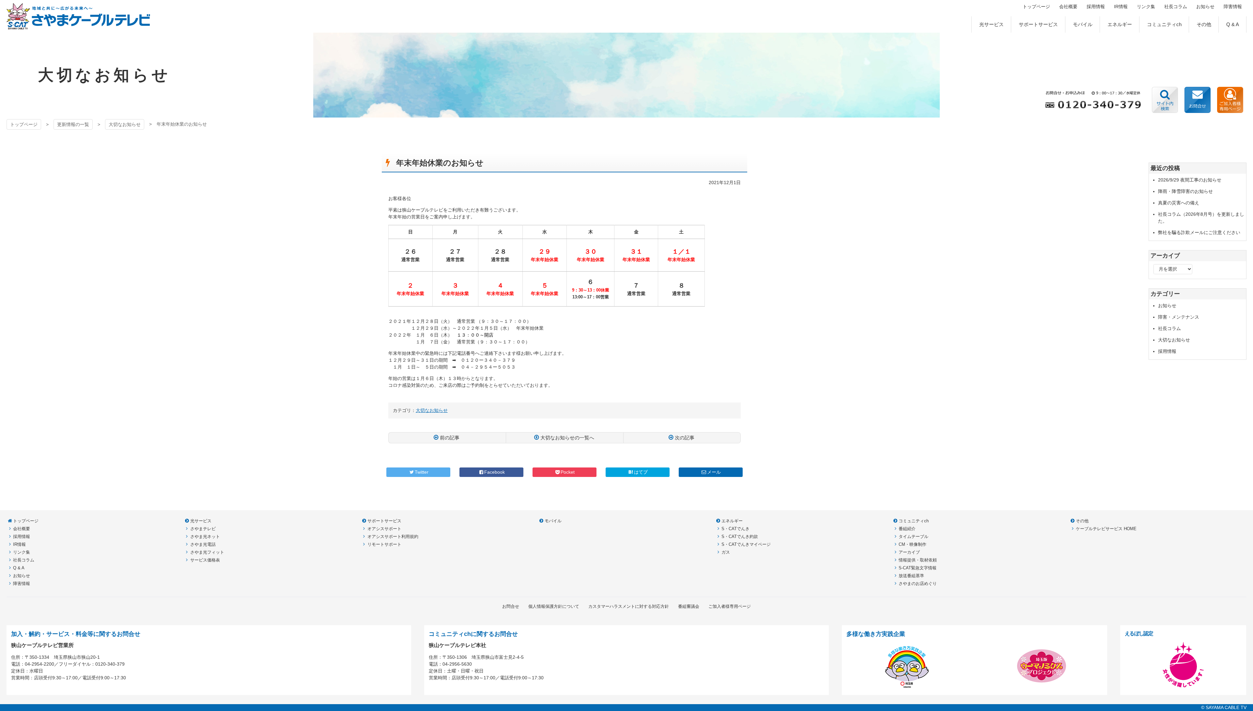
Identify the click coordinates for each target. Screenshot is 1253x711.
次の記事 (684, 437)
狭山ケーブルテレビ (78, 16)
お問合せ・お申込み (1197, 100)
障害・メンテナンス (1178, 317)
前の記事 (449, 437)
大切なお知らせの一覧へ (567, 437)
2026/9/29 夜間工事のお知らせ (1189, 179)
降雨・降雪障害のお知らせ (1185, 191)
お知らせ (1167, 305)
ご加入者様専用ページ (1230, 100)
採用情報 (1167, 351)
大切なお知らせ (125, 124)
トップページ (24, 124)
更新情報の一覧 (73, 124)
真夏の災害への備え (1178, 202)
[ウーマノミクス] (1041, 686)
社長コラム (1169, 328)
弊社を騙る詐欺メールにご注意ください (1199, 232)
